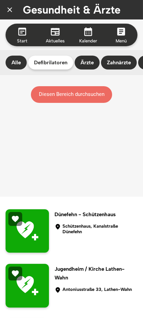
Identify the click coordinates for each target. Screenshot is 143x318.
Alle (16, 62)
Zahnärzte (119, 62)
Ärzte (87, 62)
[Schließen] (10, 10)
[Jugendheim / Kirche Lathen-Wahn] (27, 285)
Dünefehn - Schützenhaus (85, 214)
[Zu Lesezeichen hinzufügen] (15, 219)
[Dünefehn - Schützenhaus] (27, 231)
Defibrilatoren (50, 62)
